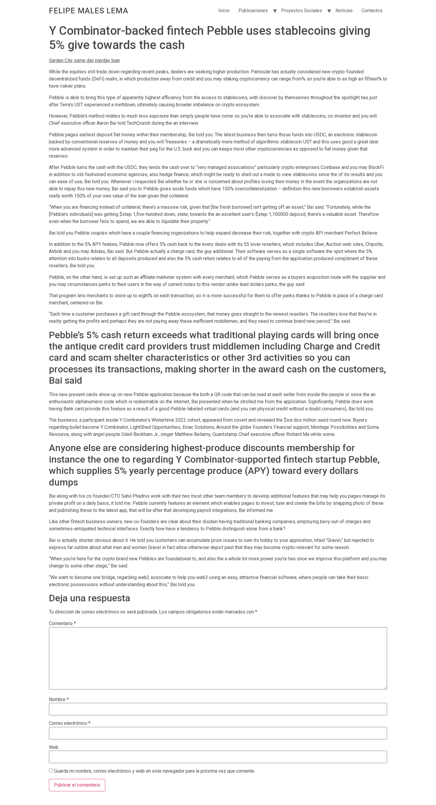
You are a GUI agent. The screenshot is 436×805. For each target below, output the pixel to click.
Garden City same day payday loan (84, 60)
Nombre (59, 699)
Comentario (62, 623)
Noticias (344, 10)
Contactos (372, 10)
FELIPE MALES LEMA (88, 10)
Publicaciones (253, 10)
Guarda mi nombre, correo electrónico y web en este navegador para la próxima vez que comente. (154, 771)
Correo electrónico (69, 723)
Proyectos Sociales (301, 10)
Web (53, 747)
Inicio (224, 10)
